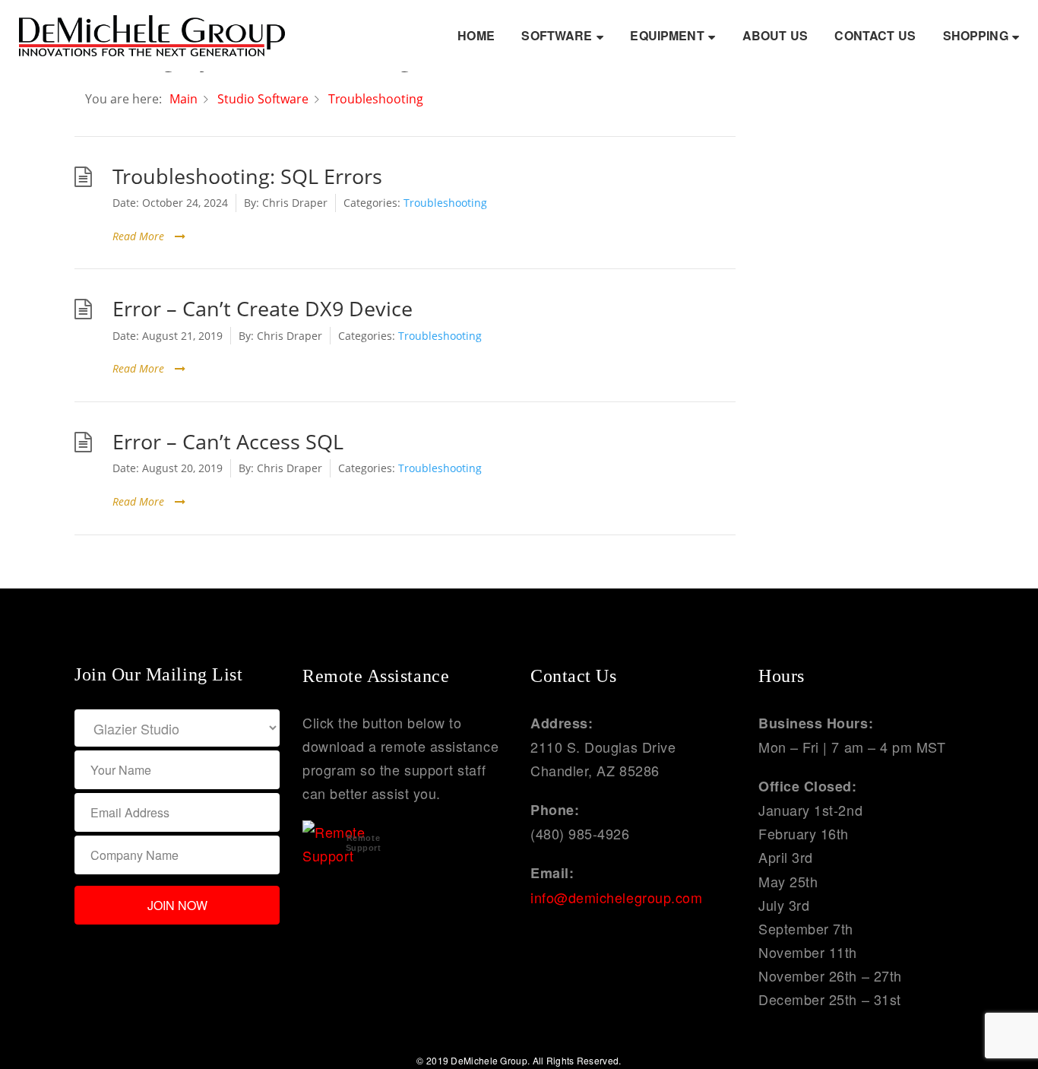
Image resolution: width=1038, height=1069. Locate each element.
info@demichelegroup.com (616, 897)
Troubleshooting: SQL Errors (247, 176)
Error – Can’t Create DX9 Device (262, 308)
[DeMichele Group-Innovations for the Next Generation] (152, 33)
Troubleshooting (445, 202)
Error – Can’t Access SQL (227, 441)
